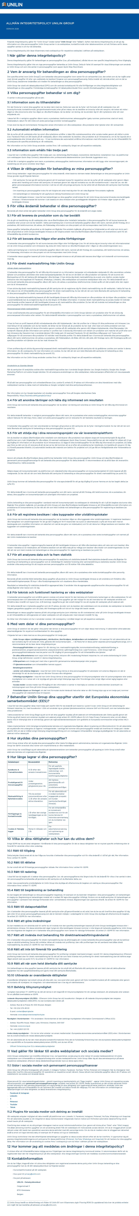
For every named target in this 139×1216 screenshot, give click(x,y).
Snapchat (99, 1139)
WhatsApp (87, 1139)
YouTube (78, 1139)
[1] (40, 77)
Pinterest (70, 1139)
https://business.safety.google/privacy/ (35, 395)
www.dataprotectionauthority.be (31, 1015)
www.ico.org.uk (24, 1026)
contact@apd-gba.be (24, 1011)
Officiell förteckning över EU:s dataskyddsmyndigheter (32, 1046)
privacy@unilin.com (32, 1174)
